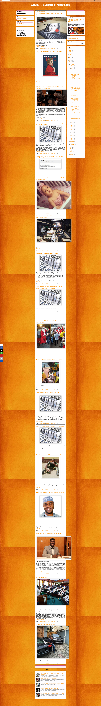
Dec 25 (72, 67)
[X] (1, 350)
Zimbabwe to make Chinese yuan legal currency (47, 253)
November (72, 141)
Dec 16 (72, 128)
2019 (70, 57)
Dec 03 (72, 138)
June (71, 148)
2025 (70, 48)
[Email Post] (57, 48)
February (71, 154)
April (71, 151)
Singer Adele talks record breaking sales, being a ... (75, 73)
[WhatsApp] (1, 353)
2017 (70, 60)
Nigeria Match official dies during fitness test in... (75, 99)
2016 (70, 61)
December (72, 64)
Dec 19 (72, 123)
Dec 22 (72, 68)
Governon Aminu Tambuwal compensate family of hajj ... (75, 93)
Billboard (37, 45)
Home (51, 666)
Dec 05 (72, 135)
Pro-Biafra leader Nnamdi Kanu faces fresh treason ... (75, 78)
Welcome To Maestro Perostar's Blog (50, 4)
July (71, 147)
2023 (70, 51)
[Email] (1, 358)
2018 (70, 58)
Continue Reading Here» (40, 46)
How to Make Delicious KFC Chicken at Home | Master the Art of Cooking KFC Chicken (76, 20)
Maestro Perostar (21, 23)
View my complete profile (21, 24)
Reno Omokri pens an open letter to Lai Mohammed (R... (75, 112)
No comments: (53, 48)
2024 (70, 50)
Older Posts (62, 666)
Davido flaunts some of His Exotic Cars (45, 624)
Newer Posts (38, 666)
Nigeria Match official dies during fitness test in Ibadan (49, 359)
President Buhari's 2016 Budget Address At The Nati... (75, 116)
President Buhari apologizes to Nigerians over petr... (75, 104)
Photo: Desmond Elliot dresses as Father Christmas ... (74, 96)
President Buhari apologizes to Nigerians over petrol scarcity (50, 426)
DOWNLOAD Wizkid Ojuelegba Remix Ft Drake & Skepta (49, 688)
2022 (70, 53)
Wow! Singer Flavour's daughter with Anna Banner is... (74, 85)
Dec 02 (72, 139)
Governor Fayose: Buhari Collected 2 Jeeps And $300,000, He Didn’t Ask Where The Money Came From (50, 393)
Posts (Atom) (53, 669)
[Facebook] (1, 347)
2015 (70, 63)
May (71, 150)
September (72, 144)
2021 (70, 54)
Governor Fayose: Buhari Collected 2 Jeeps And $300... (75, 101)
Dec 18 (72, 125)
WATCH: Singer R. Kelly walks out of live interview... (75, 75)
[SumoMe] (1, 361)
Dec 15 (72, 129)
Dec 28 (72, 65)
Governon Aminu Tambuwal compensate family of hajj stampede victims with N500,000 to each (49, 287)
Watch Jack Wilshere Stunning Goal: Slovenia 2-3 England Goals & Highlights (52, 693)
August (71, 145)
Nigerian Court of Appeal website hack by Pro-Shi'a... (75, 81)
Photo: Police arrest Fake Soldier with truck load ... (75, 107)
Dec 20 (72, 122)
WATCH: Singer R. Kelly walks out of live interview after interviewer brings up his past (49, 87)
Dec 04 (72, 136)
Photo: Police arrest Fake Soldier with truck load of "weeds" (50, 455)
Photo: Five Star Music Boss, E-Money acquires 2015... (75, 88)
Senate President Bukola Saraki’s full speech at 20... (75, 109)
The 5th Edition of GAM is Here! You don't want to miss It (49, 678)
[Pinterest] (1, 355)
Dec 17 (72, 126)
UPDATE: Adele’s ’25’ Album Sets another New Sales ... (76, 70)
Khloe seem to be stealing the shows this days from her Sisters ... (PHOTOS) (52, 683)
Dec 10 (72, 132)
